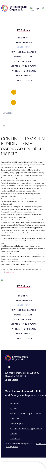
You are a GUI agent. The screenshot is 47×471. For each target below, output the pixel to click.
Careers (13, 433)
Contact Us (15, 438)
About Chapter (23, 76)
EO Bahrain (23, 38)
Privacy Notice (12, 446)
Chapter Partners (23, 61)
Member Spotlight (23, 57)
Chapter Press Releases (23, 52)
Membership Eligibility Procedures (25, 413)
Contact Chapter (23, 80)
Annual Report (16, 423)
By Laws (14, 408)
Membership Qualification (23, 66)
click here (10, 272)
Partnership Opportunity (23, 71)
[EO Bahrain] (13, 92)
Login (37, 9)
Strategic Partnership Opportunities (26, 428)
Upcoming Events (23, 42)
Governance (15, 403)
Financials (14, 418)
